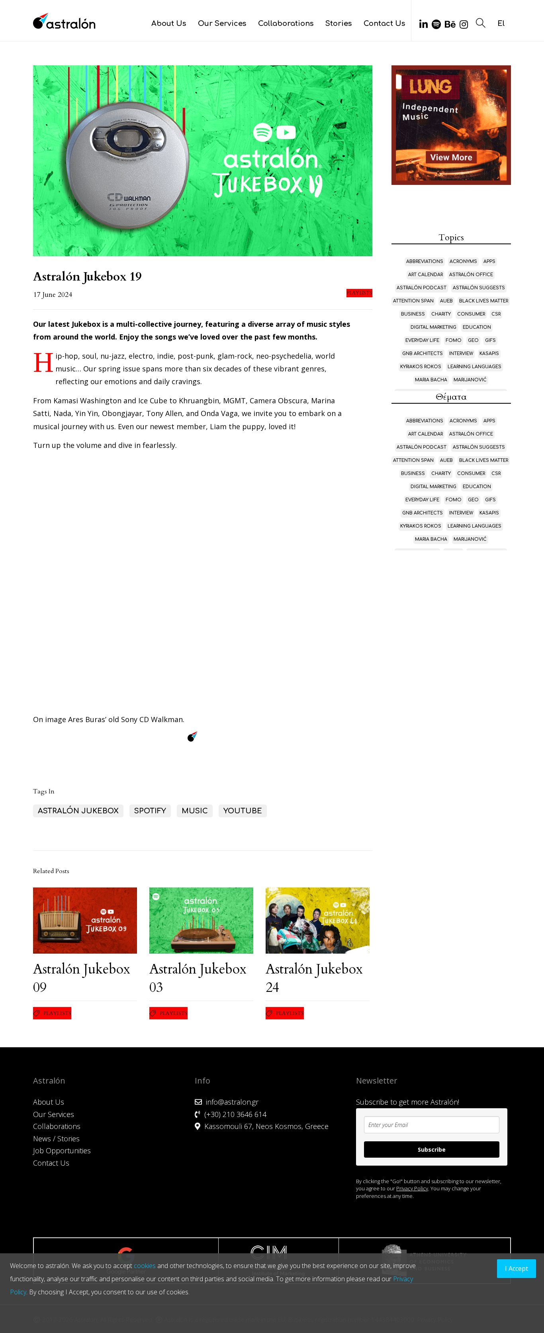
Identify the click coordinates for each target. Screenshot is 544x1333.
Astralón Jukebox (78, 811)
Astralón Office (471, 274)
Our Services (222, 23)
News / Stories (56, 1138)
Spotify (150, 811)
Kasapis (489, 353)
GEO (473, 340)
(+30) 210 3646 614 (235, 1114)
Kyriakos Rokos (420, 366)
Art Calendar (425, 274)
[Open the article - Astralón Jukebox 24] (318, 920)
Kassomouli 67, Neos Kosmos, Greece (266, 1126)
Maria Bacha (431, 380)
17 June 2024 (52, 295)
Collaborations (285, 23)
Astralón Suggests (479, 288)
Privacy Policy (412, 1188)
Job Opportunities (62, 1150)
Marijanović (470, 380)
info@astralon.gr (232, 1102)
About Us (168, 23)
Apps (489, 261)
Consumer (471, 314)
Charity (441, 314)
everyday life (422, 340)
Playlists (359, 293)
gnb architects (422, 353)
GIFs (490, 340)
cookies (145, 1265)
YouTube (242, 811)
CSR (496, 314)
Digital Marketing (433, 327)
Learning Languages (474, 366)
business (413, 314)
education (477, 327)
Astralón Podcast (421, 288)
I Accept (516, 1268)
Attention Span (413, 301)
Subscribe (432, 1149)
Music (195, 811)
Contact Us (384, 23)
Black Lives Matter (483, 301)
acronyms (463, 261)
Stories (338, 23)
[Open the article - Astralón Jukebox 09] (85, 920)
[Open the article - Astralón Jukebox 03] (201, 920)
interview (461, 353)
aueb (446, 301)
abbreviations (424, 261)
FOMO (454, 340)
